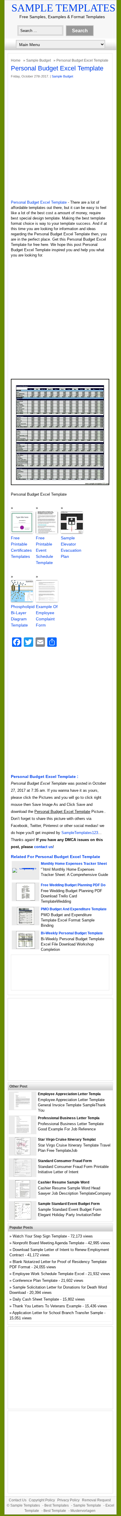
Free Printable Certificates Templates (21, 547)
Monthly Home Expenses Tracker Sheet (74, 864)
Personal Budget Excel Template (39, 202)
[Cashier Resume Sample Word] (22, 1196)
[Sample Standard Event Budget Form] (22, 1218)
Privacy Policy (68, 1500)
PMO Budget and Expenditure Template (74, 909)
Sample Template (87, 1505)
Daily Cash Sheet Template (36, 1299)
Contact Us (17, 1500)
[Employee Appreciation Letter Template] (22, 1108)
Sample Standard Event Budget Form (69, 1204)
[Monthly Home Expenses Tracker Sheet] (25, 868)
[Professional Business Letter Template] (23, 1132)
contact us (43, 847)
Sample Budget (38, 60)
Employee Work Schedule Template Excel (48, 1274)
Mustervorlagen (82, 1511)
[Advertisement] (60, 139)
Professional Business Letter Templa (69, 1118)
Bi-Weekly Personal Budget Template (72, 933)
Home (16, 60)
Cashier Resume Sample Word (63, 1182)
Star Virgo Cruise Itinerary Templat (67, 1139)
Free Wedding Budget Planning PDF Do (73, 885)
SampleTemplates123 (79, 832)
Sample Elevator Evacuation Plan (71, 547)
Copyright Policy (42, 1500)
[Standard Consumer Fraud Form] (22, 1175)
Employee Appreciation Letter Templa (69, 1094)
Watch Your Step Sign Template (40, 1236)
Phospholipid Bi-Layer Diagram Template (22, 615)
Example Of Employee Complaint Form (47, 615)
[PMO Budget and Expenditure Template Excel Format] (25, 923)
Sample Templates (63, 8)
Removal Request (96, 1500)
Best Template (54, 1511)
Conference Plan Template (35, 1280)
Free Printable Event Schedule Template (44, 550)
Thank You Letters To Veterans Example (47, 1306)
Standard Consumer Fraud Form (65, 1161)
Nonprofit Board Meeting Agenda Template (48, 1243)
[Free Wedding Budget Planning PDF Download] (25, 899)
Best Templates (56, 1505)
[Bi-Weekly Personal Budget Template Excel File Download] (25, 947)
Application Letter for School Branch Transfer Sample (57, 1313)
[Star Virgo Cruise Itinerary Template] (22, 1154)
